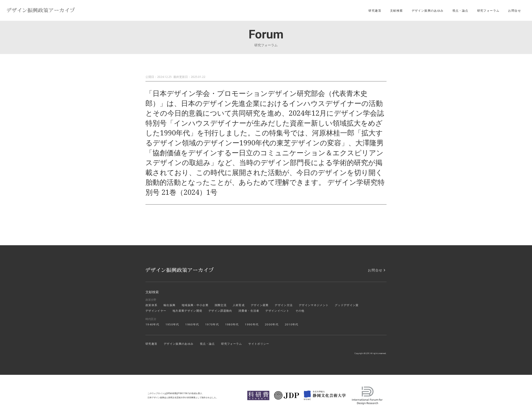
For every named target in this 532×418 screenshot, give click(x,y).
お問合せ (514, 10)
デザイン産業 (260, 305)
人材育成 (239, 305)
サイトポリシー (258, 344)
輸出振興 (169, 305)
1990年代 (252, 324)
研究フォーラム (488, 10)
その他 (300, 311)
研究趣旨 (374, 10)
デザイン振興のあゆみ (428, 10)
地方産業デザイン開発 (187, 311)
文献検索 (396, 10)
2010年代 (291, 324)
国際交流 (221, 305)
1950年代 (172, 324)
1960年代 (192, 324)
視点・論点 (460, 10)
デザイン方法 (284, 305)
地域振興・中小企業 (195, 305)
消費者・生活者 (248, 311)
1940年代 (152, 324)
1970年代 (212, 324)
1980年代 (232, 324)
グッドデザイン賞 (347, 305)
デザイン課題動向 (220, 311)
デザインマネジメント (314, 305)
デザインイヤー (155, 311)
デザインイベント (277, 311)
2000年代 (271, 324)
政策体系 (151, 305)
